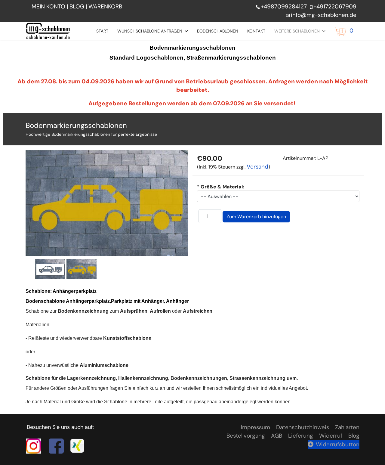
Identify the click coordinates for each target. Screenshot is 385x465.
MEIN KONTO (48, 6)
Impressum (255, 427)
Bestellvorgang (245, 435)
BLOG (76, 6)
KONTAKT (256, 31)
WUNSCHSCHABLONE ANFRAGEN (149, 31)
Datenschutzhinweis (302, 427)
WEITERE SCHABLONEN (297, 31)
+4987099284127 (284, 6)
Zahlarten (347, 427)
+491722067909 (334, 6)
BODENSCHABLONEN (217, 31)
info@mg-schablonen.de (323, 15)
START (102, 31)
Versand (257, 166)
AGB (276, 435)
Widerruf (330, 435)
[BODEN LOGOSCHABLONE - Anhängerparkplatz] (50, 269)
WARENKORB (106, 6)
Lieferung (300, 435)
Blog (353, 435)
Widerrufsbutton (337, 444)
